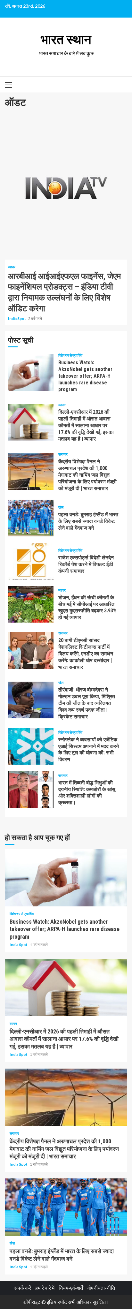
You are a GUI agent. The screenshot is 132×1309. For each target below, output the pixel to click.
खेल (60, 507)
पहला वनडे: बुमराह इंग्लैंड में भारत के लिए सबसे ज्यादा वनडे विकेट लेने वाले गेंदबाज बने (31, 518)
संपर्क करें (22, 1288)
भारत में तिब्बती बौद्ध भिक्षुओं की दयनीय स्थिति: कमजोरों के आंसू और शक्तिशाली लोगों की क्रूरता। (31, 789)
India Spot (17, 318)
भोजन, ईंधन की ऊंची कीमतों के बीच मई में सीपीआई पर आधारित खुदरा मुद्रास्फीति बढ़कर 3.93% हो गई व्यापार (31, 604)
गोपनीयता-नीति (101, 1288)
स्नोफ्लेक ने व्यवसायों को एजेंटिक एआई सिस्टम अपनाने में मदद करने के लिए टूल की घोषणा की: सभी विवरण (31, 746)
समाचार (63, 454)
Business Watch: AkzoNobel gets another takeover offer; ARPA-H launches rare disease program (31, 372)
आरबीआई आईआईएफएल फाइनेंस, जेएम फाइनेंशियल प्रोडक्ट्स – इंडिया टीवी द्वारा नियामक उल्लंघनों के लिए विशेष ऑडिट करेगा (66, 188)
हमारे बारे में (44, 1288)
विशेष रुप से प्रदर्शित (70, 355)
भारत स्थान (66, 39)
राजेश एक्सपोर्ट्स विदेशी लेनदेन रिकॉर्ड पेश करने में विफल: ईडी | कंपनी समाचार (31, 561)
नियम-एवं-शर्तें (71, 1288)
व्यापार (11, 267)
